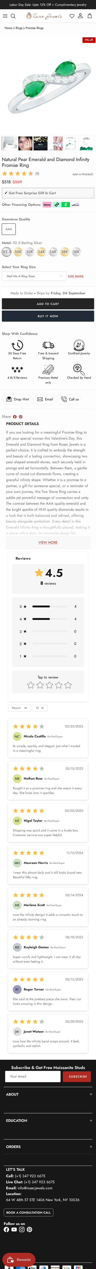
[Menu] (5, 16)
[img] (18, 173)
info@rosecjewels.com (35, 1188)
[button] (72, 16)
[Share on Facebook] (15, 417)
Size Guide (76, 276)
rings (19, 28)
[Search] (15, 16)
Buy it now (48, 316)
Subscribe (78, 1076)
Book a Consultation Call (28, 1212)
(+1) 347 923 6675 (30, 1176)
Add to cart (48, 304)
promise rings (34, 28)
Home (8, 28)
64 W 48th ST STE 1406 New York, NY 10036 (42, 1199)
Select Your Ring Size (19, 267)
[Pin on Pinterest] (20, 417)
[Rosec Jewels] (44, 16)
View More (48, 542)
